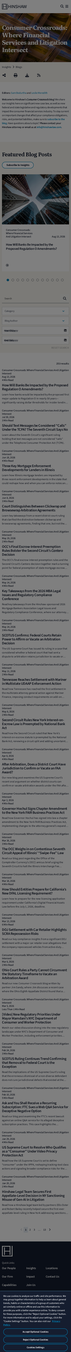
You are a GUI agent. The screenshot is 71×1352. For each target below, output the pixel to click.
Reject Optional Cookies (35, 1339)
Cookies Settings (35, 1347)
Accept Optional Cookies (35, 1332)
